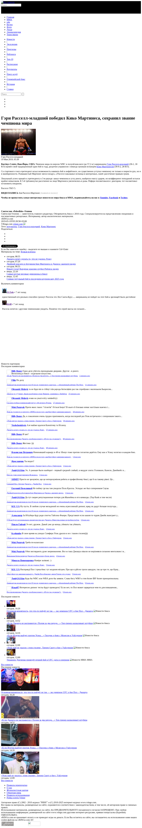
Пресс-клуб (12, 74)
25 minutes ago (74, 394)
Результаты (12, 69)
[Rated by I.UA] (34, 825)
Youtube (104, 197)
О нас (9, 788)
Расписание (12, 64)
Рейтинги (11, 54)
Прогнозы (11, 49)
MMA (9, 19)
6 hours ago (89, 583)
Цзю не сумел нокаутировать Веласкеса (22, 475)
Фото (9, 27)
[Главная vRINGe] (8, 2)
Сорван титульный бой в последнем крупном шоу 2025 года (35, 279)
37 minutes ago (52, 430)
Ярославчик (18, 461)
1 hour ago (77, 457)
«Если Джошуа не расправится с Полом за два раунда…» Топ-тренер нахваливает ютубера (42, 376)
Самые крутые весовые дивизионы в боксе (27, 274)
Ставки (10, 89)
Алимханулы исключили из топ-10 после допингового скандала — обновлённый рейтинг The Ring (45, 385)
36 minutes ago (69, 421)
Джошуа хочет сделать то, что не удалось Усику (29, 259)
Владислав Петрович (22, 452)
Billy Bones (17, 371)
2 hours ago (89, 502)
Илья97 (15, 587)
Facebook (113, 197)
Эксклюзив (12, 44)
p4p (8, 22)
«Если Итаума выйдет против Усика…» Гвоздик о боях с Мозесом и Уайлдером (44, 635)
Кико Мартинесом (105, 166)
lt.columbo (16, 533)
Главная (10, 17)
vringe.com (18, 224)
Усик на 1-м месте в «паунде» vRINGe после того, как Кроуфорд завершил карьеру (39, 412)
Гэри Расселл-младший (118, 164)
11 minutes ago (91, 385)
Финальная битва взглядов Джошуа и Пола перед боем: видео (31, 556)
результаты (12, 226)
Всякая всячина (28, 252)
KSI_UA (16, 506)
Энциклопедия (14, 32)
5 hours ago (50, 565)
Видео (10, 24)
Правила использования (18, 795)
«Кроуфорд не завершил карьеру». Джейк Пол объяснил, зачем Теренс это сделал (39, 574)
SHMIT (15, 479)
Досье (9, 29)
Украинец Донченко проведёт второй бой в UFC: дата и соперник (38, 660)
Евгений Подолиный (22, 488)
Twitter (124, 197)
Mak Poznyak (18, 407)
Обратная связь (14, 793)
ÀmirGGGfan (18, 470)
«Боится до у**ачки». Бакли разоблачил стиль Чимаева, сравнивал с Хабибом (37, 394)
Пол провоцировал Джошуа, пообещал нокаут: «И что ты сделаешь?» (34, 439)
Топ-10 (10, 59)
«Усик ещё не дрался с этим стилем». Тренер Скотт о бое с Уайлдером (34, 421)
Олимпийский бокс (16, 79)
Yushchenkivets (19, 425)
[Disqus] (71, 322)
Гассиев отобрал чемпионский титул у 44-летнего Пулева (29, 403)
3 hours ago (67, 538)
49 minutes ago (68, 439)
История (11, 84)
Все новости (7, 664)
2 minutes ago (84, 376)
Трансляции (12, 34)
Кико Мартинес (48, 226)
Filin (14, 380)
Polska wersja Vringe (16, 798)
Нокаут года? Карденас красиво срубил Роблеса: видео (33, 269)
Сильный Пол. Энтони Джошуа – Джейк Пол (24, 484)
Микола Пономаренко (23, 560)
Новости (11, 39)
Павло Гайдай (19, 524)
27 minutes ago (59, 403)
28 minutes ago (78, 412)
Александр (17, 515)
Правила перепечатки (17, 785)
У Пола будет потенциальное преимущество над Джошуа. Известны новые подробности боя (43, 520)
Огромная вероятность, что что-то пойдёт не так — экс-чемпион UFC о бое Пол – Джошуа (50, 611)
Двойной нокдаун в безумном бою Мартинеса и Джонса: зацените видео (41, 264)
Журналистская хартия (17, 790)
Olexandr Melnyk (20, 389)
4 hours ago (89, 547)
